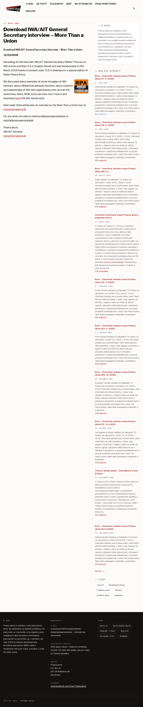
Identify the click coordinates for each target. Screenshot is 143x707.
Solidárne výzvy (103, 595)
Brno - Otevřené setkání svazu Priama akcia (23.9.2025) (115, 527)
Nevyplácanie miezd (117, 585)
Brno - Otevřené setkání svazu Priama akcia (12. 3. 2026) (115, 281)
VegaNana (118, 595)
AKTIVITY (41, 3)
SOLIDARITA (56, 3)
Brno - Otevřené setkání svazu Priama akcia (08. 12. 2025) (115, 373)
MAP (69, 3)
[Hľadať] (134, 8)
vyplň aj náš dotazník (114, 262)
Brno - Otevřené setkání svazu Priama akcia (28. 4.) (115, 170)
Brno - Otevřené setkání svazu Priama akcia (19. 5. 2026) (115, 124)
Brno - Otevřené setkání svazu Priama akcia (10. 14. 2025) (115, 423)
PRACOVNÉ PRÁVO (105, 3)
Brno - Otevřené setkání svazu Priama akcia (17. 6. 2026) (115, 77)
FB (136, 256)
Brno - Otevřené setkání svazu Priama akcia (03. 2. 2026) (115, 327)
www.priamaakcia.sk (14, 109)
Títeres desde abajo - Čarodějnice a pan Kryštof (116, 472)
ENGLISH (30, 11)
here (17, 98)
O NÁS (29, 3)
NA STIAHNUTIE (83, 3)
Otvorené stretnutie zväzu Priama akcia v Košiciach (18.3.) (117, 216)
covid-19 (100, 585)
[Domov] (14, 8)
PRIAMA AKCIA (27, 701)
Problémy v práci (103, 590)
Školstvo (118, 590)
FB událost (101, 317)
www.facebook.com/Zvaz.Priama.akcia (68, 686)
